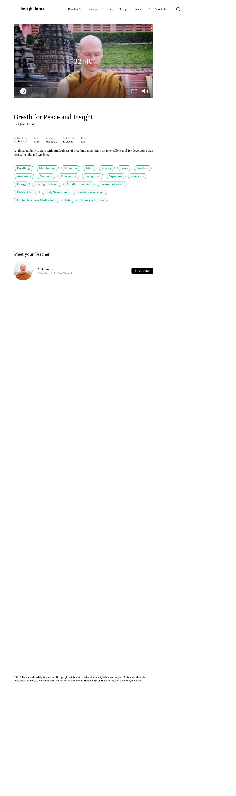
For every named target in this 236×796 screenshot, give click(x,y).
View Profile (142, 270)
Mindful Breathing (79, 184)
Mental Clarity (26, 192)
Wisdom (142, 168)
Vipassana (115, 176)
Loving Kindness (46, 184)
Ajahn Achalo (26, 124)
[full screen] (134, 91)
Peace (124, 168)
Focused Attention (112, 184)
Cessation (137, 176)
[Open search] (178, 9)
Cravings (46, 176)
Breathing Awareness (90, 192)
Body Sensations (56, 192)
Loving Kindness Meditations (36, 200)
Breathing (23, 168)
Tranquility (92, 176)
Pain (68, 200)
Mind (89, 168)
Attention (71, 168)
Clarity (106, 168)
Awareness (24, 176)
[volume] (145, 91)
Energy (21, 184)
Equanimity (68, 176)
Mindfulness (47, 168)
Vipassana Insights (92, 200)
